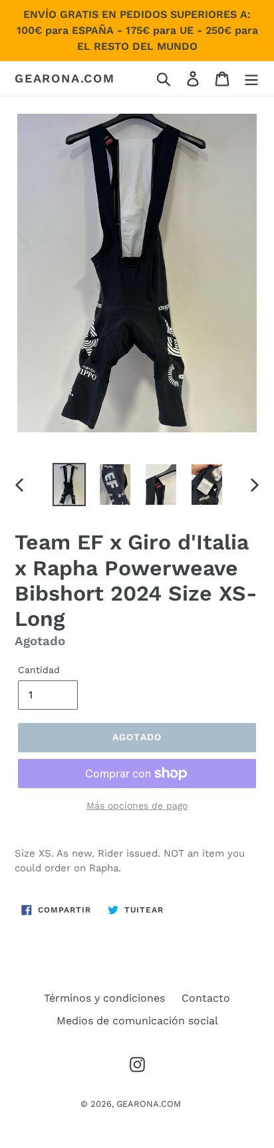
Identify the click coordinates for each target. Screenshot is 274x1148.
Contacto (206, 998)
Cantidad (39, 669)
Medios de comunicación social (137, 1020)
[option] (69, 484)
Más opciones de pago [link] (137, 805)
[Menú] (251, 79)
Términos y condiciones (104, 998)
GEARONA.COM (65, 78)
